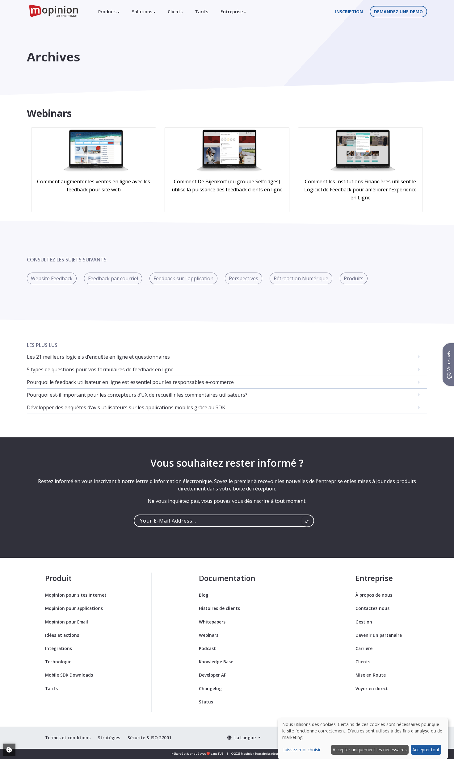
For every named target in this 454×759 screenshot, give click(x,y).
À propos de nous (373, 595)
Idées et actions (62, 635)
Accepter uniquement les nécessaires (370, 750)
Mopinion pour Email (66, 622)
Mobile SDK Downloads (69, 675)
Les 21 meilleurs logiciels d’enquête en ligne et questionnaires (98, 356)
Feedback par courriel (113, 278)
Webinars (208, 635)
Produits (354, 278)
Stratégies (109, 737)
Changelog (210, 688)
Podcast (207, 648)
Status (206, 702)
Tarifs (201, 12)
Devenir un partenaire (378, 635)
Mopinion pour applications (74, 608)
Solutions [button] (142, 12)
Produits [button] (108, 12)
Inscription (349, 12)
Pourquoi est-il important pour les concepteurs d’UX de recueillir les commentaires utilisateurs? (137, 394)
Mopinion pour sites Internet (76, 595)
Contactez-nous (372, 608)
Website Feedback (52, 278)
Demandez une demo (398, 12)
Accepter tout (425, 750)
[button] (243, 737)
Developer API (213, 675)
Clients (175, 12)
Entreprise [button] (232, 12)
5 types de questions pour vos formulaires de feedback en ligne (100, 369)
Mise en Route (370, 675)
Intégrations (58, 648)
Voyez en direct (371, 688)
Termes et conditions (67, 737)
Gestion (363, 622)
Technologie (58, 662)
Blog (203, 595)
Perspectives (243, 278)
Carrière (363, 648)
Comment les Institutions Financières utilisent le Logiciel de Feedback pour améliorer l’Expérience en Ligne (360, 189)
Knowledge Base (216, 662)
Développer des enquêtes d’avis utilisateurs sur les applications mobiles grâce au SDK (126, 407)
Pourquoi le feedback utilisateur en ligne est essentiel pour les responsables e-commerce (130, 382)
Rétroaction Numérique (301, 278)
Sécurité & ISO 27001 (149, 737)
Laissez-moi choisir (301, 750)
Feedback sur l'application (183, 278)
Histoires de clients (219, 608)
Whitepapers (212, 622)
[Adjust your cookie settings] (9, 750)
